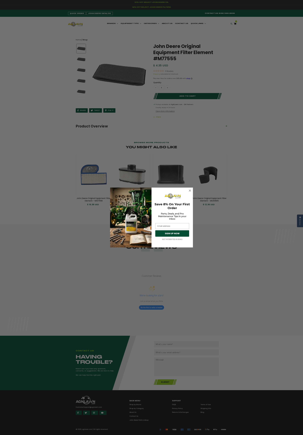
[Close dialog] (190, 191)
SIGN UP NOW (172, 233)
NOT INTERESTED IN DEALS (172, 239)
